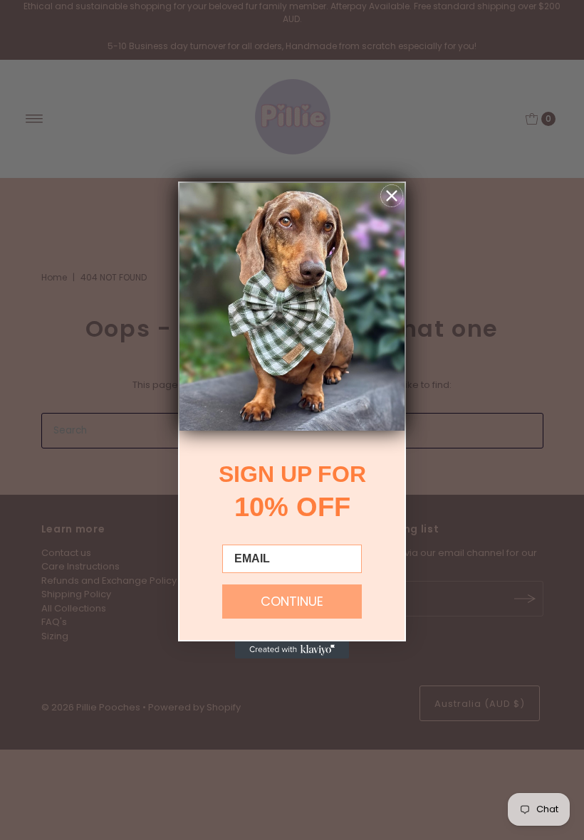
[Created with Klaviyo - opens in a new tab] (292, 649)
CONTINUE (292, 601)
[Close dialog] (391, 195)
